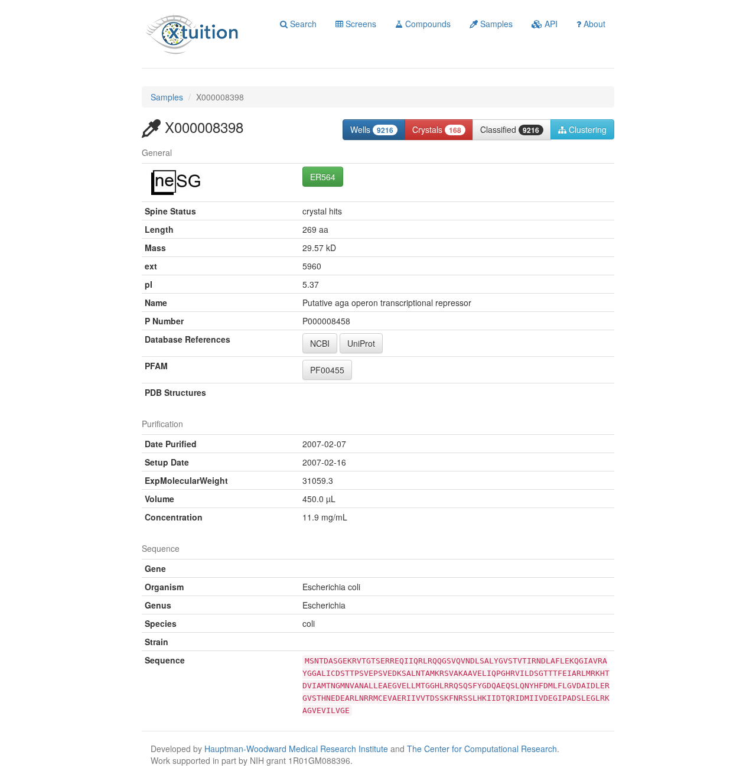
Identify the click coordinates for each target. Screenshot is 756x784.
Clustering (586, 129)
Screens (359, 24)
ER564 (322, 177)
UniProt (361, 343)
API (550, 24)
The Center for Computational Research (482, 748)
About (593, 24)
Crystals (436, 129)
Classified (509, 129)
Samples (495, 24)
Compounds (427, 24)
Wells (371, 129)
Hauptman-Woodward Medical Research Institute (297, 748)
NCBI (320, 343)
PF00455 (327, 370)
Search (302, 24)
